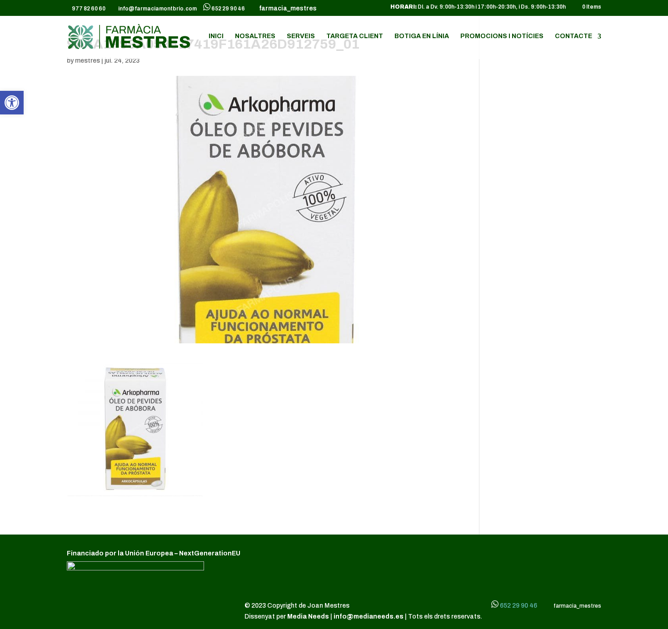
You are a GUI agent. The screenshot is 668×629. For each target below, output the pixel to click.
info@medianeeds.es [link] (369, 616)
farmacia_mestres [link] (286, 8)
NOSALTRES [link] (255, 36)
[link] (12, 102)
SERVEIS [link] (301, 36)
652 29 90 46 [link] (228, 8)
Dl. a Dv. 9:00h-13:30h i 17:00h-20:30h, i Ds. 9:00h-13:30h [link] (478, 7)
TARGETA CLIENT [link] (354, 36)
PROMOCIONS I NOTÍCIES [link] (501, 36)
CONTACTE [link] (573, 36)
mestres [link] (87, 60)
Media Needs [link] (308, 616)
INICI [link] (216, 36)
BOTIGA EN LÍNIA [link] (421, 36)
